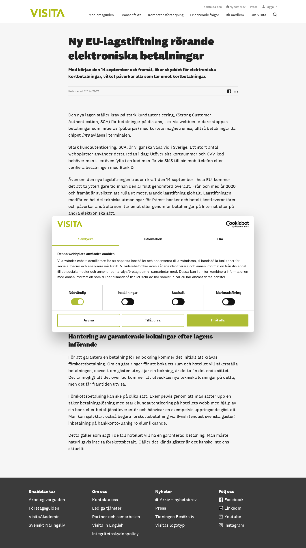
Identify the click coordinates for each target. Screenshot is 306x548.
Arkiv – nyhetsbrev (178, 499)
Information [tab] (153, 239)
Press (254, 7)
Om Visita (258, 15)
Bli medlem (235, 15)
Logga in (271, 7)
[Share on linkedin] (236, 91)
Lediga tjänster (107, 508)
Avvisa (89, 320)
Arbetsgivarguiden (47, 499)
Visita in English (107, 525)
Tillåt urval (153, 320)
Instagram (234, 525)
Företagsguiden (44, 508)
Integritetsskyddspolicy (115, 534)
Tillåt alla (217, 320)
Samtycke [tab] (86, 239)
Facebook (234, 499)
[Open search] (275, 14)
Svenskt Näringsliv (47, 525)
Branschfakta (131, 15)
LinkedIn (232, 508)
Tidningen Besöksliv (174, 517)
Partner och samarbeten (116, 517)
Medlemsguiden (101, 15)
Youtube (232, 517)
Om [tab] (220, 239)
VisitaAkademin (44, 517)
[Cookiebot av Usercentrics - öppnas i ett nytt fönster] (229, 224)
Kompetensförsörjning (165, 15)
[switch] (127, 301)
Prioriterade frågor (204, 15)
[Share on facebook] (229, 91)
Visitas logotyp (170, 525)
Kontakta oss (212, 7)
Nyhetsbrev (238, 7)
